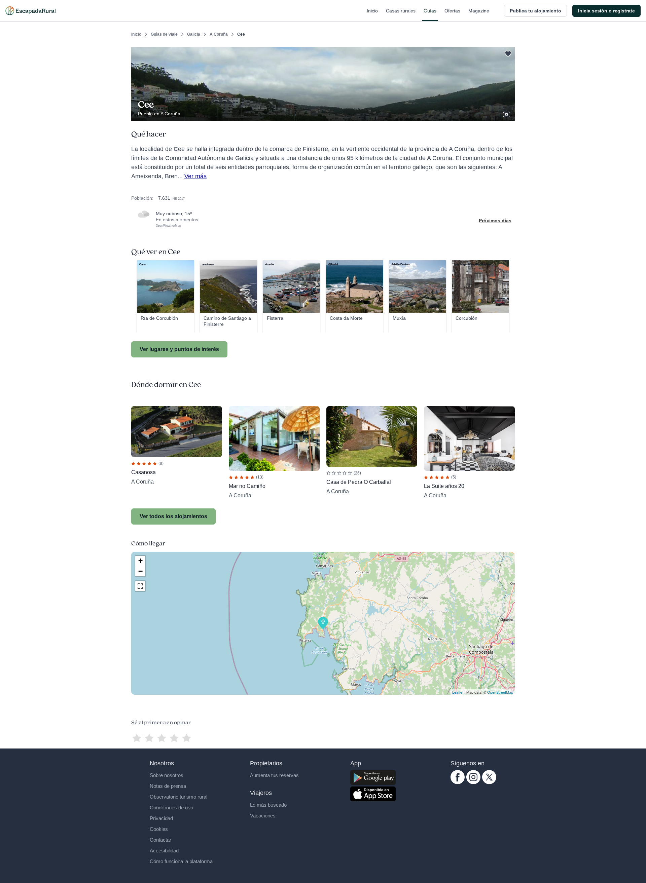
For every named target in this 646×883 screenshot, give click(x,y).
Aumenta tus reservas (274, 775)
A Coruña (219, 34)
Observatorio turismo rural (178, 797)
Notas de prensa (168, 786)
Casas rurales (401, 10)
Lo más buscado (268, 805)
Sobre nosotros (166, 775)
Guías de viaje (164, 34)
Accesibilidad (164, 850)
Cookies (159, 829)
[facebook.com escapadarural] (458, 782)
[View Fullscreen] (140, 586)
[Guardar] (507, 52)
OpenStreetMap (500, 692)
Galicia (193, 34)
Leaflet (457, 692)
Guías (430, 10)
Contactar (160, 840)
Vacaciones (263, 815)
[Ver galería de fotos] (507, 113)
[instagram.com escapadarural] (473, 782)
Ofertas (452, 10)
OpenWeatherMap (168, 225)
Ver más (195, 176)
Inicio (372, 10)
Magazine (478, 10)
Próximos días (495, 220)
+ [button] (140, 560)
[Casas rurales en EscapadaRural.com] (30, 10)
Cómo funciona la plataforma (181, 861)
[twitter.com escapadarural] (489, 782)
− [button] (140, 571)
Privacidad (161, 818)
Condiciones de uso (171, 807)
